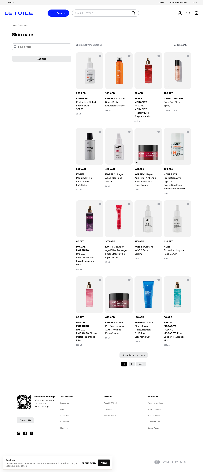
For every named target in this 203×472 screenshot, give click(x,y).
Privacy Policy (89, 463)
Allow (104, 463)
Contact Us (25, 420)
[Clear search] (122, 13)
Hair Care (64, 428)
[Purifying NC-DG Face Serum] (148, 218)
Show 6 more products (133, 355)
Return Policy (153, 428)
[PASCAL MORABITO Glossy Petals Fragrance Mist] (90, 294)
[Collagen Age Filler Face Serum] (119, 146)
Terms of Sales (154, 422)
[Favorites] (188, 13)
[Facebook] (25, 433)
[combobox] (94, 13)
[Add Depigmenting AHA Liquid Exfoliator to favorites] (100, 131)
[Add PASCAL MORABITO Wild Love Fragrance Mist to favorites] (100, 204)
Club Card (108, 409)
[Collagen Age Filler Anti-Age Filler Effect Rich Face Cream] (148, 146)
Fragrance (64, 403)
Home (14, 25)
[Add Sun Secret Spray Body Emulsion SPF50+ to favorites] (129, 56)
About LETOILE (110, 403)
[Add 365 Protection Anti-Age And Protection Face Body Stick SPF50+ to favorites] (187, 131)
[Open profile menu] (180, 13)
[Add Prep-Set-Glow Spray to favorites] (187, 56)
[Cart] (196, 13)
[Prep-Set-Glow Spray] (177, 70)
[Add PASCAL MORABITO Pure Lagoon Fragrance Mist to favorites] (187, 280)
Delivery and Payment (178, 2)
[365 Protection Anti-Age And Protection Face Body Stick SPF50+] (177, 146)
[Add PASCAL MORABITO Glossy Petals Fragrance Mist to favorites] (100, 280)
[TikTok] (31, 433)
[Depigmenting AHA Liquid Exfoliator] (90, 146)
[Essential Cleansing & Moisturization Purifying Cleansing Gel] (148, 294)
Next (141, 364)
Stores (161, 2)
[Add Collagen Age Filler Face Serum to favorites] (129, 131)
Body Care (64, 422)
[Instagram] (18, 433)
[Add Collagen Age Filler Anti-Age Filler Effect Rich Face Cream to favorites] (158, 131)
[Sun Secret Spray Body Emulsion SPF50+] (119, 70)
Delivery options (154, 409)
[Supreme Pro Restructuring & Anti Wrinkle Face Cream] (119, 294)
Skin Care (64, 415)
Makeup (63, 409)
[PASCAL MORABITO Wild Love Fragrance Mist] (90, 218)
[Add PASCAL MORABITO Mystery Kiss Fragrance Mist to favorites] (158, 56)
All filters (41, 59)
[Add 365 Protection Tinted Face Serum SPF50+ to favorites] (100, 56)
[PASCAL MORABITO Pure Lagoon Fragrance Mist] (177, 294)
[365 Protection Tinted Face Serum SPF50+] (90, 70)
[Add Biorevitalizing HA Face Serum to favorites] (187, 204)
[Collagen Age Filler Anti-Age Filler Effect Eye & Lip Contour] (119, 218)
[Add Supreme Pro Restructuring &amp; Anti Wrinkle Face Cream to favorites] (129, 280)
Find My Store (110, 415)
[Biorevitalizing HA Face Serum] (177, 218)
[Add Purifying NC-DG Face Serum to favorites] (158, 204)
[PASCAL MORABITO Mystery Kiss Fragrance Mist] (148, 70)
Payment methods (155, 403)
